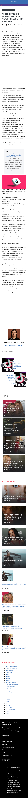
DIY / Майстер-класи (11, 668)
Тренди (7, 711)
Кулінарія (8, 696)
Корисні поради (10, 692)
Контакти (4, 744)
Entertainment (9, 670)
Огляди (7, 701)
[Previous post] (2, 365)
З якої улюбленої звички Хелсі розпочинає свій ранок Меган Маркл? (14, 539)
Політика (8, 705)
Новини (8, 699)
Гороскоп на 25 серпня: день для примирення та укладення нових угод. (13, 429)
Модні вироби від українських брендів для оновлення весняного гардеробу (10, 379)
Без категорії (9, 676)
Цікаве (7, 713)
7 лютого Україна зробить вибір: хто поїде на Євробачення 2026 (18, 365)
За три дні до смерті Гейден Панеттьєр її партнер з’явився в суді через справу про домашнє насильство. (13, 464)
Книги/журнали (10, 690)
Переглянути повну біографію (13, 345)
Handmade (9, 672)
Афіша (7, 674)
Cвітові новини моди (11, 666)
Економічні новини (11, 682)
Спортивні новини (10, 709)
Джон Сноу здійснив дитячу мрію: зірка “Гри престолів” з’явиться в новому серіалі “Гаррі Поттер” (13, 516)
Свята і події (9, 707)
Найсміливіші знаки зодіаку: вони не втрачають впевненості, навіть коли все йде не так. (13, 559)
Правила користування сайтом (9, 750)
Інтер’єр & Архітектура (12, 684)
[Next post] (26, 379)
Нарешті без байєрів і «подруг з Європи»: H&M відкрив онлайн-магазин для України (13, 155)
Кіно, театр (8, 688)
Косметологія (9, 694)
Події (7, 703)
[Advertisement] (14, 72)
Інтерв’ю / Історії (10, 686)
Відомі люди (9, 678)
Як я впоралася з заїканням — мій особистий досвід (14, 497)
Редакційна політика (7, 755)
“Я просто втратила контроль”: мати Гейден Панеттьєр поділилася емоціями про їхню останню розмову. (13, 408)
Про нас (4, 752)
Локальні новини (8, 10)
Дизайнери (8, 680)
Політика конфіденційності (8, 747)
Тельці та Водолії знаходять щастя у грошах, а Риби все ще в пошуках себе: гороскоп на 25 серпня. (14, 446)
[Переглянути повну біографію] (23, 345)
